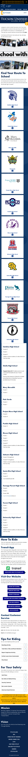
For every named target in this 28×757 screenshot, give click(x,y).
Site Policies (14, 751)
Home (2, 9)
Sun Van (25, 9)
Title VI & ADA (14, 732)
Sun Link (19, 9)
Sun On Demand (7, 496)
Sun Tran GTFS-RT (14, 744)
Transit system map (14, 594)
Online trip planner (14, 586)
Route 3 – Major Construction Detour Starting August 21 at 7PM (13, 1)
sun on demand (14, 610)
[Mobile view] (26, 23)
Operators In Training (14, 737)
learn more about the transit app (14, 572)
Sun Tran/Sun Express (10, 9)
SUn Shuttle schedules (14, 606)
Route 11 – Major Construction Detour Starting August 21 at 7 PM (13, 2)
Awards (14, 749)
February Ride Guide (14, 590)
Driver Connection (14, 739)
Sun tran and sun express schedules (14, 598)
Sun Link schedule (14, 602)
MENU (25, 12)
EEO (14, 734)
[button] (14, 645)
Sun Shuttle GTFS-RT (14, 746)
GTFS (14, 741)
